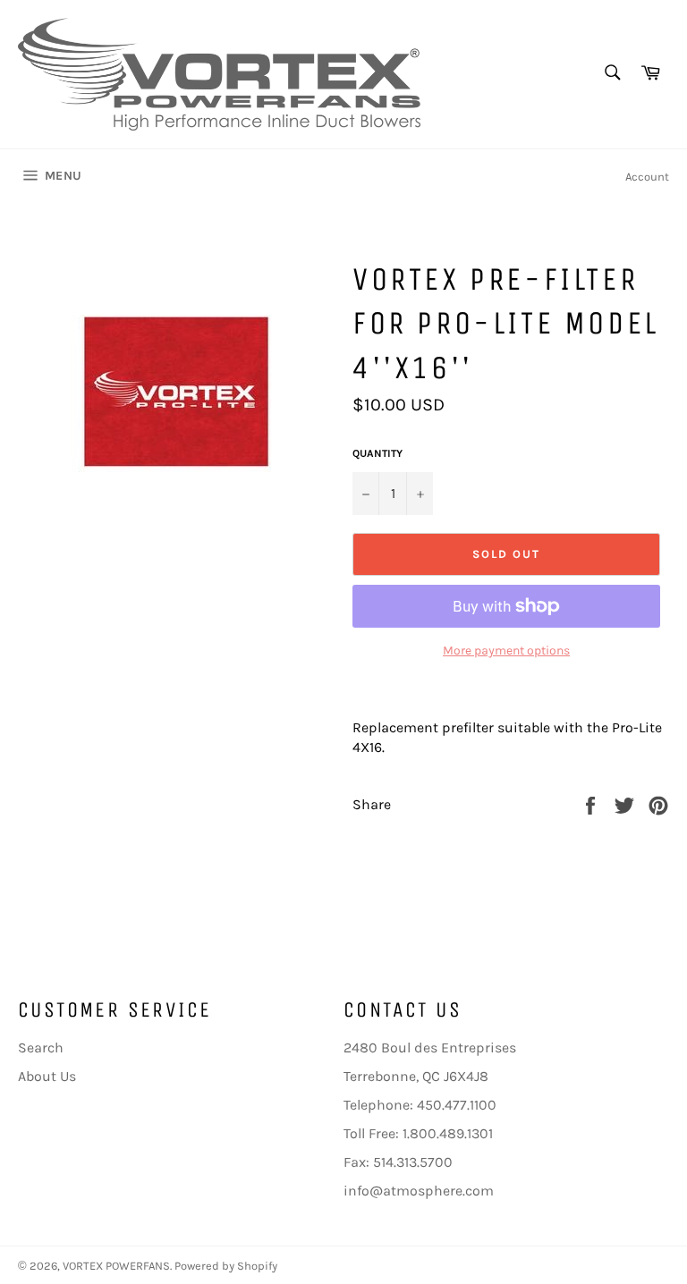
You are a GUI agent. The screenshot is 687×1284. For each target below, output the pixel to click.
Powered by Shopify (225, 1265)
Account (647, 176)
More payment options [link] (506, 650)
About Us (47, 1076)
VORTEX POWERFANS (116, 1265)
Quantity (377, 453)
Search (41, 1047)
